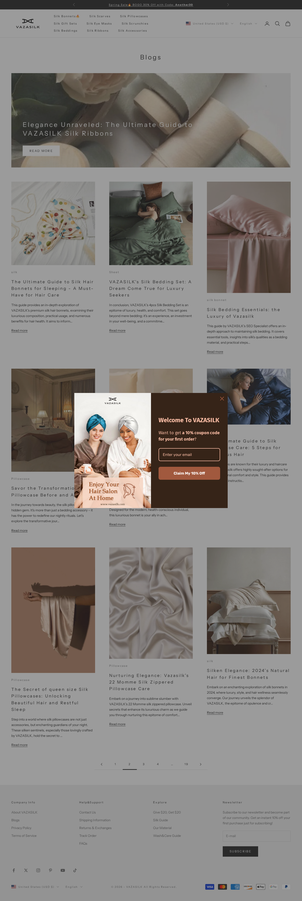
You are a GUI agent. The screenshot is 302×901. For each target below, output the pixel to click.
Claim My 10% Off (189, 473)
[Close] (222, 398)
